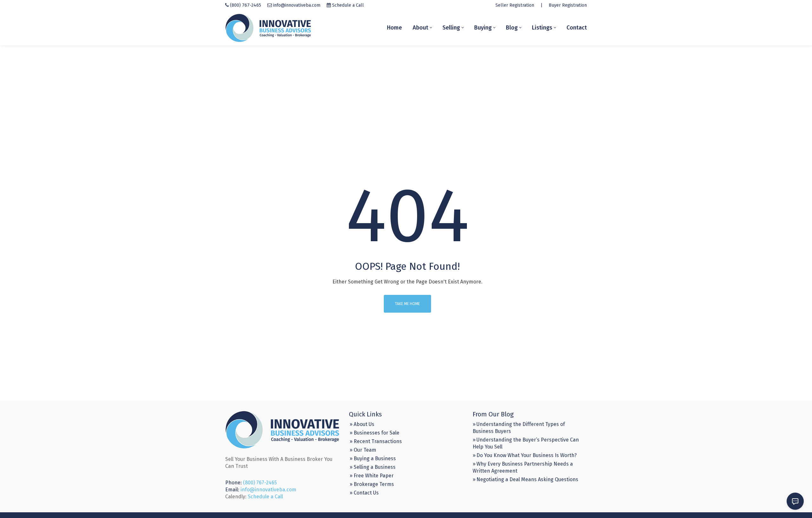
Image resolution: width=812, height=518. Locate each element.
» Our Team (363, 450)
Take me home (407, 304)
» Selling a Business (373, 467)
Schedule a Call (348, 5)
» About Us (362, 424)
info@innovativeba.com (296, 5)
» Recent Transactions (376, 441)
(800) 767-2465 (245, 5)
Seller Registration (514, 5)
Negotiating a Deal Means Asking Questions (527, 479)
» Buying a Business (373, 458)
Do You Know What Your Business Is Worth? (526, 455)
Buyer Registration (568, 5)
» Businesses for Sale (374, 433)
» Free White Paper (372, 476)
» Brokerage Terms (372, 484)
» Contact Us (364, 493)
